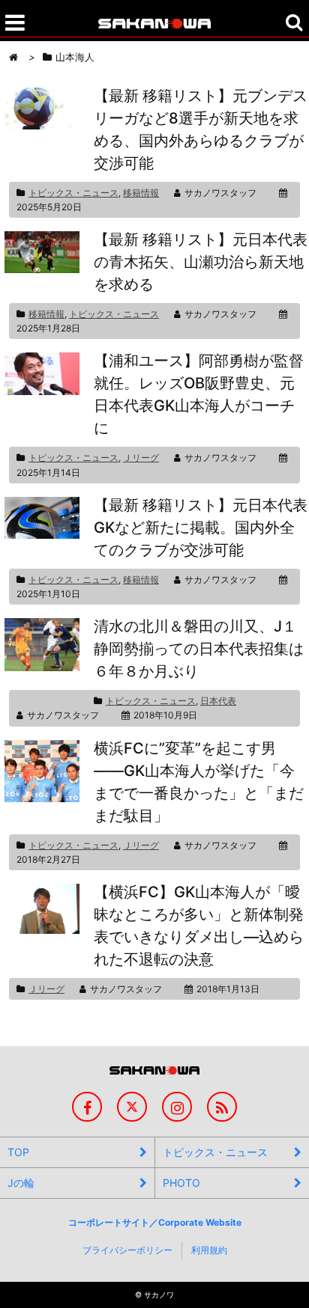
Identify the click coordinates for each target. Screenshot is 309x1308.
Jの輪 (21, 1182)
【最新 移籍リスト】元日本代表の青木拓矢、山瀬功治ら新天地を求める (201, 261)
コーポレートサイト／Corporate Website (155, 1222)
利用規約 (209, 1250)
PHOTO (181, 1182)
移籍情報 (141, 192)
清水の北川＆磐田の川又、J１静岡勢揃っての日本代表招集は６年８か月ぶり (199, 648)
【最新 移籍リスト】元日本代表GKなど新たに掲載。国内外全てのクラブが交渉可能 (201, 527)
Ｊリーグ (141, 457)
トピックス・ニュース (73, 192)
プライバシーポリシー (127, 1250)
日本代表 (218, 700)
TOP (18, 1152)
